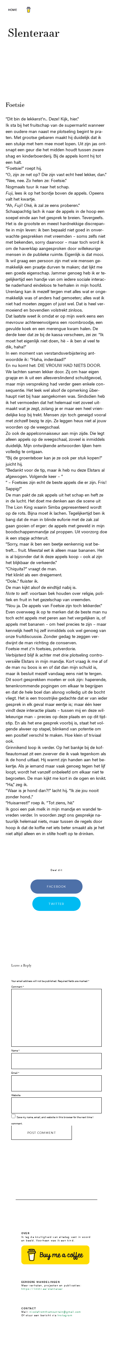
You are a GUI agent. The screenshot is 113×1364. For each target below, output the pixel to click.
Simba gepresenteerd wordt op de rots (53, 510)
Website (15, 1095)
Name (15, 1050)
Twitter (56, 904)
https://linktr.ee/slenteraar (42, 1288)
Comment (17, 986)
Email (15, 1072)
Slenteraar (33, 33)
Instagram (65, 1315)
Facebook (57, 886)
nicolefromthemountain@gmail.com (55, 1311)
